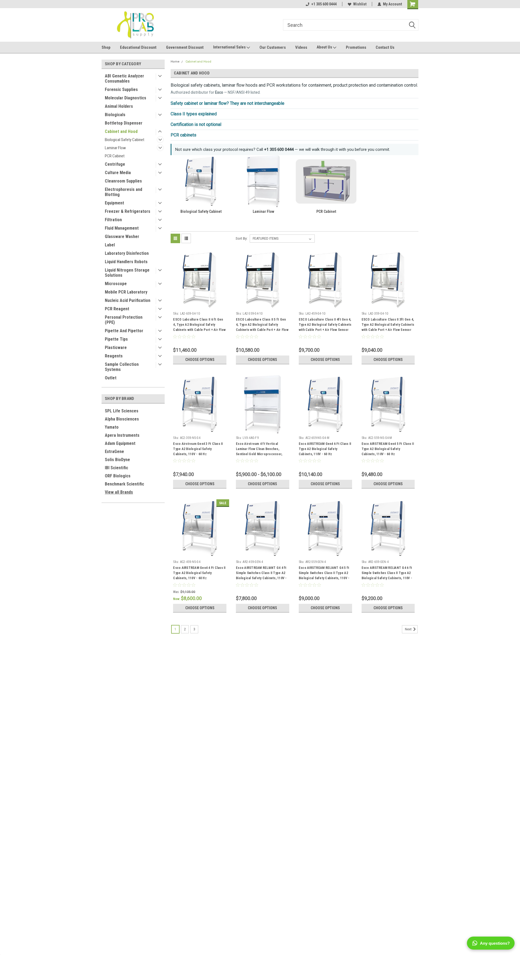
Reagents (114, 355)
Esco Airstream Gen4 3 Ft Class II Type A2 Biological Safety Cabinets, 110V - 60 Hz (198, 449)
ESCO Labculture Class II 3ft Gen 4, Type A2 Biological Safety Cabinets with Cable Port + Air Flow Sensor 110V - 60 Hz (388, 325)
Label (110, 244)
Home (175, 61)
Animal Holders (119, 106)
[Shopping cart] (412, 4)
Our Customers (272, 47)
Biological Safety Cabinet (124, 139)
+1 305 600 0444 (324, 4)
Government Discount (185, 47)
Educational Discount (138, 47)
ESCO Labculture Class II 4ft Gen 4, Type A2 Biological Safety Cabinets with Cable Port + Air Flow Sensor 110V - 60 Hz (325, 325)
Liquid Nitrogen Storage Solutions (127, 273)
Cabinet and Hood (121, 131)
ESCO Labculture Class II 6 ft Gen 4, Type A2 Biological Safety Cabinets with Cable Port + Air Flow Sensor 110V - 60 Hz (199, 325)
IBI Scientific (116, 467)
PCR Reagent (117, 308)
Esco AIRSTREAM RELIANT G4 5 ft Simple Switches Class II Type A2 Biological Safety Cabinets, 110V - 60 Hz (324, 574)
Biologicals (115, 114)
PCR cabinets (183, 135)
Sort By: (242, 238)
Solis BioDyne (117, 459)
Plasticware (116, 347)
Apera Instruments (122, 435)
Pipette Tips (116, 339)
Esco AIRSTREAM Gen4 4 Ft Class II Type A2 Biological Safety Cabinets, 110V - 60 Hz (199, 573)
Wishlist (359, 4)
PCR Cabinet (115, 156)
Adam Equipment (120, 443)
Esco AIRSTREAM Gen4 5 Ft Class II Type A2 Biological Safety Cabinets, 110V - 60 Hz (388, 449)
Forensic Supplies (121, 89)
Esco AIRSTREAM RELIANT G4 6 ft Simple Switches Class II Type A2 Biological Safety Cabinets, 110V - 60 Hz (387, 574)
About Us (325, 47)
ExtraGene (114, 451)
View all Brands (119, 492)
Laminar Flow (115, 147)
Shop (106, 47)
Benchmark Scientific (124, 484)
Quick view (200, 305)
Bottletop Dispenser (123, 123)
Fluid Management (122, 228)
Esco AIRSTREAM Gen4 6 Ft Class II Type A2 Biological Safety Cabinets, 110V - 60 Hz (325, 449)
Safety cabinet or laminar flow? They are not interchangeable (227, 103)
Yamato (112, 427)
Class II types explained (194, 113)
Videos (301, 47)
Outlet (110, 377)
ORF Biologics (118, 475)
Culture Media (118, 172)
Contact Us (385, 47)
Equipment (114, 203)
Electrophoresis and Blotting (123, 192)
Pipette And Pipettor (124, 330)
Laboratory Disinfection (127, 253)
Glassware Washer (122, 236)
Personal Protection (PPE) (123, 320)
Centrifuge (115, 164)
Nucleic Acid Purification (127, 300)
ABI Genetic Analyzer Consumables (124, 78)
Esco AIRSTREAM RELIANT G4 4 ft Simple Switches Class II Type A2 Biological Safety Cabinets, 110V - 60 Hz (261, 574)
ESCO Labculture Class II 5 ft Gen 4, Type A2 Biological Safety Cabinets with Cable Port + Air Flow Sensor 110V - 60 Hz (262, 325)
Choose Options (199, 359)
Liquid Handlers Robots (126, 261)
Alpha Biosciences (122, 419)
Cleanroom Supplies (123, 181)
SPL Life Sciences (121, 410)
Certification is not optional (196, 124)
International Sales (229, 47)
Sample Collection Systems (122, 367)
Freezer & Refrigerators (127, 211)
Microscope (116, 283)
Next (408, 629)
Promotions (356, 47)
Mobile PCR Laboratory (126, 292)
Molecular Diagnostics (125, 97)
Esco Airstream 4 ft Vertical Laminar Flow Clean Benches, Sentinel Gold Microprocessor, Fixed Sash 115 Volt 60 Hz (259, 450)
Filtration (113, 219)
